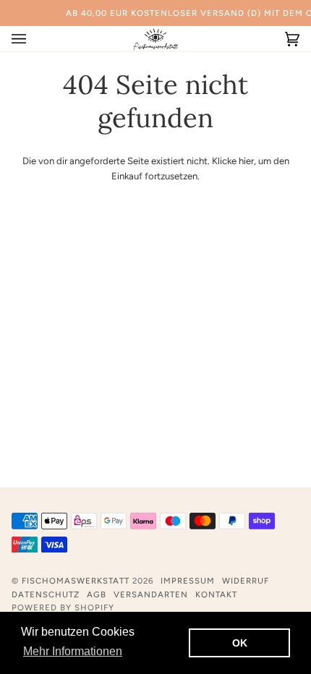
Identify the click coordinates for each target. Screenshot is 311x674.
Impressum (188, 581)
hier (246, 160)
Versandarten (151, 594)
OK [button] (239, 643)
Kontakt (216, 594)
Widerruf (245, 581)
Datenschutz (46, 594)
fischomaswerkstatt (75, 581)
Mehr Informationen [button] (72, 651)
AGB (96, 594)
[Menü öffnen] (33, 38)
